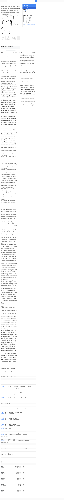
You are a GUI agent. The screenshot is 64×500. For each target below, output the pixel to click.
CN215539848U (2, 428)
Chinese (27, 9)
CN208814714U (2, 425)
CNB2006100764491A (3, 440)
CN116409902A (2, 433)
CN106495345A (2, 418)
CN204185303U (2, 413)
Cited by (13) (25, 24)
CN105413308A (2, 386)
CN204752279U (2, 408)
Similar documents (31, 24)
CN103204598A (2, 377)
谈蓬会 (25, 10)
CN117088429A (2, 424)
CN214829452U (2, 429)
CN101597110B (2, 404)
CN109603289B (2, 397)
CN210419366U (2, 434)
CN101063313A (2, 412)
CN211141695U (2, 419)
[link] (4, 43)
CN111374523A (2, 395)
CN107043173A (2, 388)
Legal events (28, 24)
